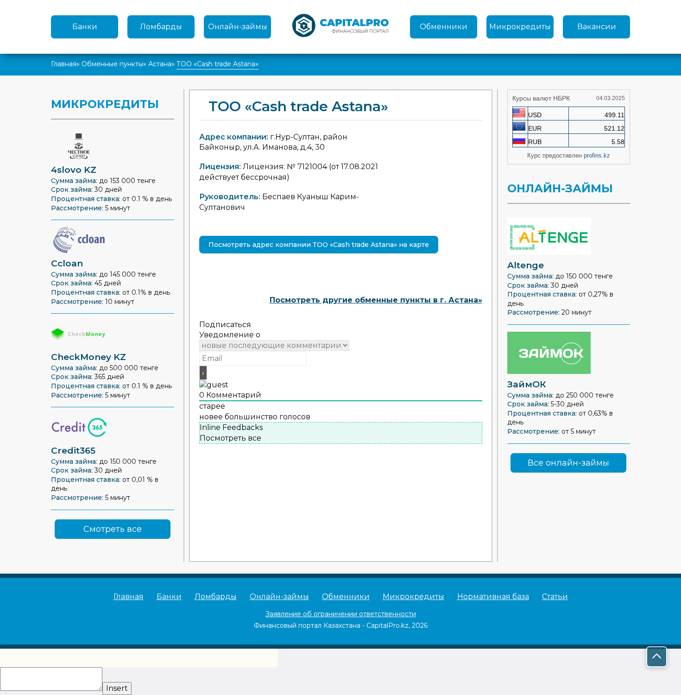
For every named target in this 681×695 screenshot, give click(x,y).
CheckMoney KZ (88, 357)
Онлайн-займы (237, 26)
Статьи (555, 596)
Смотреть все (112, 529)
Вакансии (596, 26)
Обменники (443, 26)
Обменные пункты (112, 64)
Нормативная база (493, 596)
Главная (63, 64)
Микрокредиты (520, 26)
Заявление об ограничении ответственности (340, 614)
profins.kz (597, 155)
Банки (84, 26)
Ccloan (67, 263)
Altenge (525, 265)
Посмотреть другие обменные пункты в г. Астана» (376, 300)
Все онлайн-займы (568, 463)
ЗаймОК (526, 384)
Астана (159, 64)
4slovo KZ (73, 169)
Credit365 (73, 450)
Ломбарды (161, 26)
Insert (117, 688)
